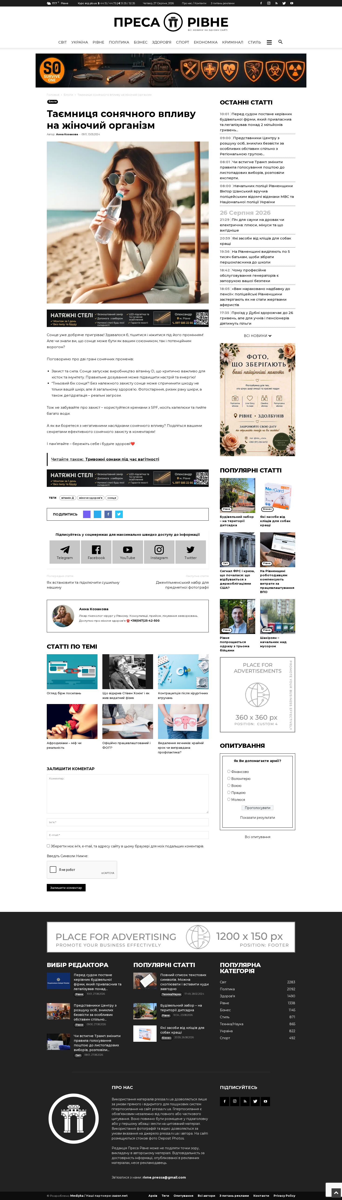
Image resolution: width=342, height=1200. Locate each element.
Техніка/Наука (231, 1024)
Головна (53, 94)
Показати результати (257, 818)
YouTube (127, 558)
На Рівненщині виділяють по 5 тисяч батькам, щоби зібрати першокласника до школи (255, 256)
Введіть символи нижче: (67, 856)
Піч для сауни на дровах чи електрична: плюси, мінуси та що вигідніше (252, 225)
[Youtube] (291, 3)
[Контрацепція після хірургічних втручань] (183, 671)
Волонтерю (241, 779)
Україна (79, 42)
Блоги (68, 94)
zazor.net (119, 1195)
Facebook (96, 558)
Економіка (206, 42)
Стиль (254, 42)
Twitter (190, 558)
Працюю (238, 793)
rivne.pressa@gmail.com (164, 1177)
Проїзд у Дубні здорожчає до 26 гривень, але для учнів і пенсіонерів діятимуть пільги (256, 318)
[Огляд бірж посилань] (72, 671)
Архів (152, 1195)
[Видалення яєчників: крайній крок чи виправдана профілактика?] (183, 721)
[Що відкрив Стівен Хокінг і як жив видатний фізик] (127, 671)
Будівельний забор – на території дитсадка (237, 521)
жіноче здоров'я (90, 497)
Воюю (236, 786)
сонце (111, 497)
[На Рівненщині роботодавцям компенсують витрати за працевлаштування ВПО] (277, 549)
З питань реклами (223, 3)
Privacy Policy (284, 1195)
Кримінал (232, 42)
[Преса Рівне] (171, 22)
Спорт (182, 42)
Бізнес (141, 42)
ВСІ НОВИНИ (256, 336)
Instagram (159, 558)
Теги (165, 1195)
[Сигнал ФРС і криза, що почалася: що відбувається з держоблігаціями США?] (237, 549)
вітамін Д (67, 497)
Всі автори (206, 1195)
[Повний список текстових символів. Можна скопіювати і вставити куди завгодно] (145, 981)
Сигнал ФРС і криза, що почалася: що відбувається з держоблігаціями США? (237, 579)
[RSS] (276, 3)
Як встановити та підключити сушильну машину (83, 585)
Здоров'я (161, 42)
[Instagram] (268, 3)
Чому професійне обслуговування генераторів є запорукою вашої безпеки (249, 275)
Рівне (98, 42)
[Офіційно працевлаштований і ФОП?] (127, 721)
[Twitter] (284, 3)
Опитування (183, 1195)
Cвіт (62, 42)
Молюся (238, 800)
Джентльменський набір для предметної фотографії (182, 585)
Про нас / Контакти (194, 3)
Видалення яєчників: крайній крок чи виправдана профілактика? (181, 747)
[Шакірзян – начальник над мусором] (277, 616)
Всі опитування (257, 837)
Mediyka (77, 1195)
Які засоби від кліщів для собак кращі (275, 521)
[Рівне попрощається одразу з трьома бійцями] (237, 616)
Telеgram (65, 558)
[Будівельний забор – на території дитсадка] (237, 495)
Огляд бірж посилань (64, 693)
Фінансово (240, 772)
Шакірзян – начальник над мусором (273, 642)
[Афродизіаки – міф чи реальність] (72, 721)
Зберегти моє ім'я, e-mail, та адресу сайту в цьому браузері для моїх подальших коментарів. (127, 846)
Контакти (261, 1195)
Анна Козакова (67, 134)
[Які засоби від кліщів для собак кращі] (277, 495)
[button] (269, 42)
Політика (119, 42)
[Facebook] (261, 3)
